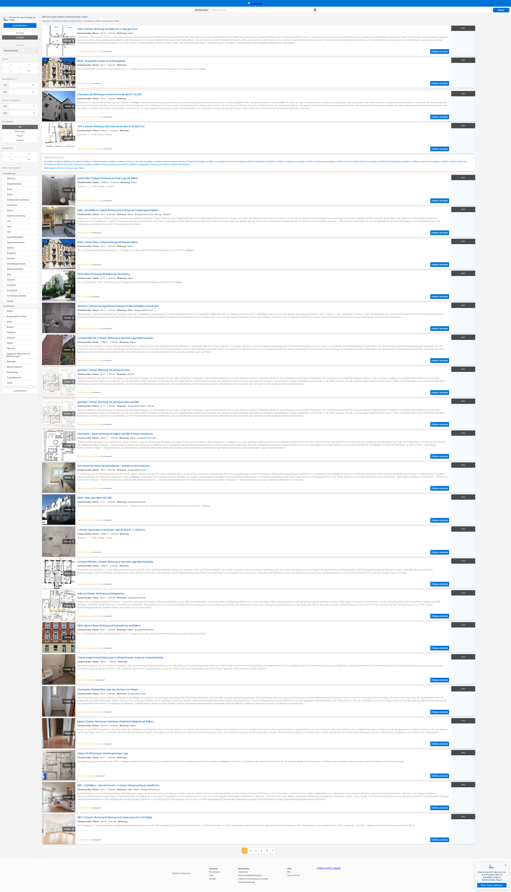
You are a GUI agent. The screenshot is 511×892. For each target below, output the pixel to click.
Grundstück (12, 290)
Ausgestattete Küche (16, 316)
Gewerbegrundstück (16, 264)
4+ (29, 71)
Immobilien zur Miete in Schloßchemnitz (89, 161)
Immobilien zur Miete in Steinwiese (310, 161)
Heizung (11, 337)
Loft (9, 221)
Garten (10, 343)
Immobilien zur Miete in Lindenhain (279, 161)
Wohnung (11, 178)
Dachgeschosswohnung (18, 200)
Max (5, 92)
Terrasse (11, 348)
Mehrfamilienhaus (15, 269)
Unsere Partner (293, 875)
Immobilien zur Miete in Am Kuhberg (174, 164)
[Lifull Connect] (329, 875)
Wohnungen (20, 131)
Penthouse (12, 205)
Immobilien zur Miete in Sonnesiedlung (384, 161)
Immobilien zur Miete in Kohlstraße (250, 161)
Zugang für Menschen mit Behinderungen (18, 355)
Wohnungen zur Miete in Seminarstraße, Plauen (64, 168)
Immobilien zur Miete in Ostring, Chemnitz (100, 164)
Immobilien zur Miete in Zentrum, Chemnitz (125, 161)
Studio (10, 194)
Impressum (243, 872)
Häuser (20, 136)
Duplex (10, 210)
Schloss (10, 248)
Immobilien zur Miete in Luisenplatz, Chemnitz (215, 161)
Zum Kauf (20, 33)
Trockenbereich (14, 377)
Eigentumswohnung (16, 216)
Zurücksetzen (20, 391)
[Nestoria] (255, 3)
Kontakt (212, 879)
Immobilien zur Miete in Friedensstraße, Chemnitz (346, 161)
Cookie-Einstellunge (246, 882)
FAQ (289, 872)
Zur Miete (20, 37)
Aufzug (10, 327)
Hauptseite (46, 21)
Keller (9, 321)
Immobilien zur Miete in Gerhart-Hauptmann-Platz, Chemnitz (169, 161)
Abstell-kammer (14, 367)
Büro (9, 274)
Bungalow (11, 253)
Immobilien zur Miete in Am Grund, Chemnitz (63, 164)
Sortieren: (20, 45)
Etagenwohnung (14, 184)
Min (5, 85)
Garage (10, 301)
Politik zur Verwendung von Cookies (253, 879)
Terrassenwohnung (15, 242)
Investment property (16, 295)
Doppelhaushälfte (15, 237)
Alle (20, 127)
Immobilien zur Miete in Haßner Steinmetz (448, 161)
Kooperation (214, 872)
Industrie (11, 280)
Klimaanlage (12, 372)
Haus (9, 226)
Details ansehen (440, 51)
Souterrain (11, 285)
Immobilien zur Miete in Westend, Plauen (67, 21)
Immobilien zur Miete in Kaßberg (57, 161)
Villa (9, 232)
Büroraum (11, 361)
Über (211, 875)
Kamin (10, 383)
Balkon (10, 311)
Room (9, 189)
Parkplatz (11, 332)
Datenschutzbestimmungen (250, 875)
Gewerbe (20, 140)
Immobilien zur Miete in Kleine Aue (415, 161)
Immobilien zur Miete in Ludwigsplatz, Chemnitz (138, 164)
